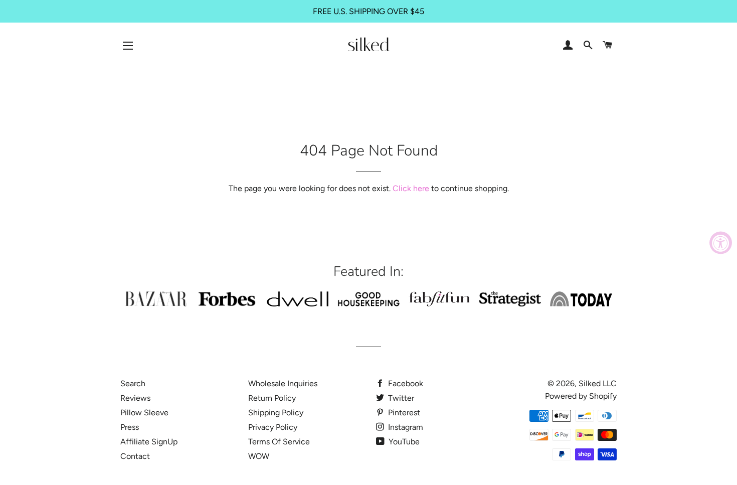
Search (132, 383)
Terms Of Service (279, 441)
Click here (411, 188)
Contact (135, 456)
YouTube (403, 441)
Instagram (404, 427)
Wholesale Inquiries (282, 383)
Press (129, 427)
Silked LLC (598, 383)
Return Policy (272, 398)
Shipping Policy (275, 412)
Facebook (404, 383)
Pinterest (403, 412)
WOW (258, 456)
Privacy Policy (272, 427)
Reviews (135, 398)
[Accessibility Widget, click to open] (720, 242)
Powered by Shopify (581, 396)
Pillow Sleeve (144, 412)
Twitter (400, 398)
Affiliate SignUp (148, 441)
